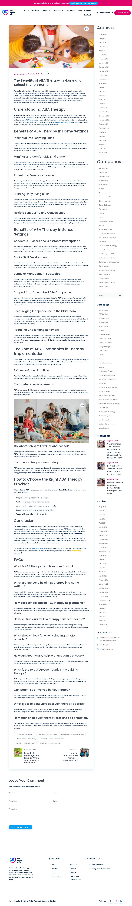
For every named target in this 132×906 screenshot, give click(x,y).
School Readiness (105, 250)
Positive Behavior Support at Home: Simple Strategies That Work (115, 488)
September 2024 (104, 128)
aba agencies (103, 168)
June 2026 (102, 42)
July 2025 (102, 87)
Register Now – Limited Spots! (83, 3)
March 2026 (103, 55)
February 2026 (103, 59)
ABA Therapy (103, 185)
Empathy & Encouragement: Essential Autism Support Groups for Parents (31, 758)
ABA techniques (31, 120)
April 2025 (102, 99)
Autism (101, 189)
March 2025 (103, 104)
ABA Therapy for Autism (24, 734)
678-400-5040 (104, 645)
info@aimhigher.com (107, 649)
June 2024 (102, 140)
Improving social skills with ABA (26, 743)
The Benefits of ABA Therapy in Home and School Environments (48, 82)
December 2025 (104, 67)
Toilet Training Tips (105, 274)
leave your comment (19, 827)
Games (101, 213)
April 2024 (102, 148)
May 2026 (102, 47)
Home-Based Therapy (106, 221)
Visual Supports (104, 286)
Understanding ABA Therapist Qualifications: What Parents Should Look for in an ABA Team (114, 451)
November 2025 (104, 71)
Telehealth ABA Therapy (107, 270)
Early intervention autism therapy (52, 739)
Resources (102, 242)
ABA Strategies (104, 176)
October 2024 (103, 124)
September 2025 (104, 79)
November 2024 (104, 120)
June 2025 (102, 91)
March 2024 (103, 152)
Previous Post (31, 749)
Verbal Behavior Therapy (107, 282)
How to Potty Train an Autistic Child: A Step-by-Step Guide (114, 470)
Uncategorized (104, 278)
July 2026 (102, 38)
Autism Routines (104, 193)
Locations (57, 10)
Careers (87, 10)
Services (35, 10)
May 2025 (102, 95)
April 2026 (102, 51)
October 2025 (103, 75)
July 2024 (102, 136)
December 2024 (104, 116)
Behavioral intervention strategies (27, 739)
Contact (87, 15)
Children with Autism (106, 201)
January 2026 (103, 63)
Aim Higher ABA (33, 74)
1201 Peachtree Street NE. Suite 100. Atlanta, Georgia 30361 (110, 639)
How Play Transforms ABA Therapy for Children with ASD (70, 757)
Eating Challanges (105, 205)
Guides (101, 217)
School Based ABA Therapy (108, 246)
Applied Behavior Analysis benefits (72, 734)
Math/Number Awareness (107, 237)
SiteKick (53, 901)
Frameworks (103, 209)
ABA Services (103, 172)
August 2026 (103, 34)
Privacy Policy (57, 877)
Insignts (101, 225)
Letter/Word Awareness (107, 233)
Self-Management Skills (107, 254)
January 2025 (103, 112)
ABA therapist (103, 181)
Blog (80, 10)
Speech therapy (104, 266)
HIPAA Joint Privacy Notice (75, 878)
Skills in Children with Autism (108, 258)
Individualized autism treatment (50, 743)
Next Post (72, 749)
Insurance (69, 10)
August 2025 (103, 83)
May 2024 (102, 144)
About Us (47, 10)
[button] (105, 13)
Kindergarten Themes (106, 229)
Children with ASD (105, 197)
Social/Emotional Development (109, 262)
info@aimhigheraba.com (101, 869)
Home (26, 10)
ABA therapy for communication (46, 734)
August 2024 (103, 132)
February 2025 (103, 108)
